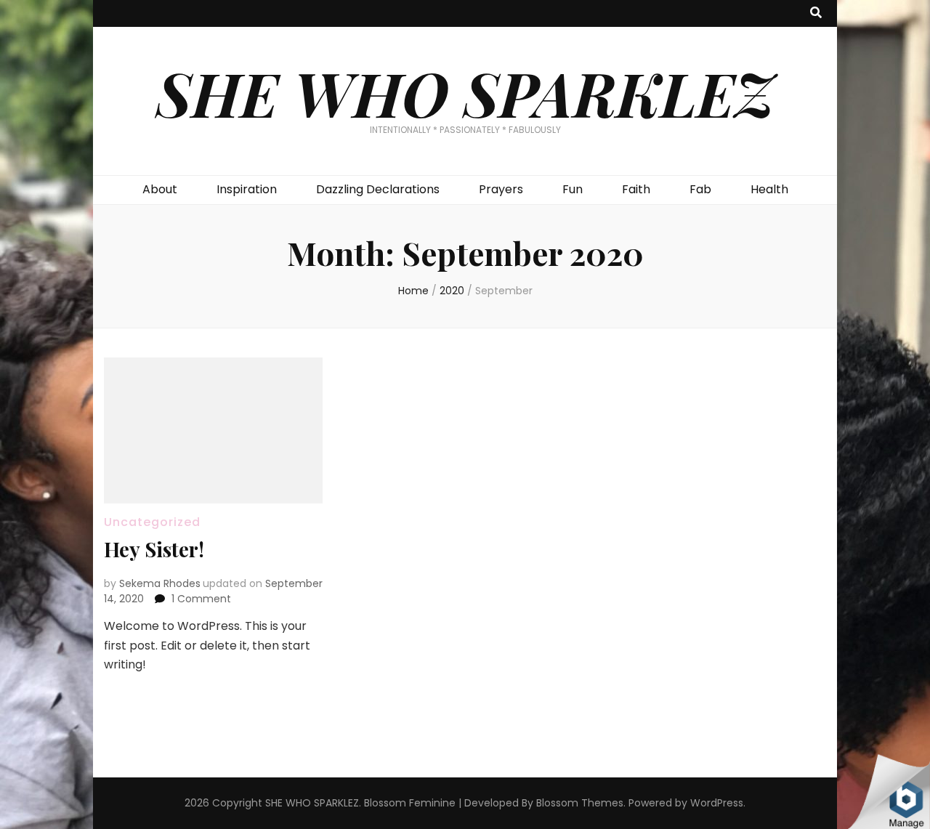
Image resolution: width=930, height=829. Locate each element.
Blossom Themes (579, 803)
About (159, 189)
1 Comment (201, 598)
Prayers (501, 189)
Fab (700, 189)
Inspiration (247, 189)
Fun (572, 189)
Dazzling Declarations (378, 189)
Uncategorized (152, 522)
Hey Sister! (154, 548)
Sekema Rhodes (160, 583)
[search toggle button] (816, 13)
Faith (636, 189)
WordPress (716, 803)
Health (769, 189)
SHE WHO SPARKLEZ (465, 92)
